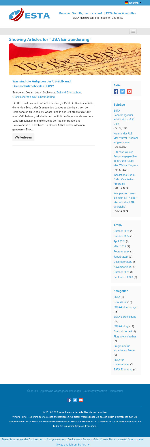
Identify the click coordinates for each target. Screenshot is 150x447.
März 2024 (120, 246)
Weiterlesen (23, 137)
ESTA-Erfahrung (123, 369)
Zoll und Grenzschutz (69, 92)
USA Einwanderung (43, 97)
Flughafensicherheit (125, 336)
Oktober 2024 (122, 236)
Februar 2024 (122, 251)
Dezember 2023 (123, 261)
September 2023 (123, 277)
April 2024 (119, 241)
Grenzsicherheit (21, 97)
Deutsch (133, 3)
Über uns (32, 391)
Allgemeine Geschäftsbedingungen (60, 391)
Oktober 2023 (122, 272)
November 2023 (123, 267)
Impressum (116, 391)
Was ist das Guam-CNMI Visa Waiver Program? (125, 179)
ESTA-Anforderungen (126, 307)
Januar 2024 (121, 256)
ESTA (117, 297)
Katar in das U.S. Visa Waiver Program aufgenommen (126, 138)
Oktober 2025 (122, 231)
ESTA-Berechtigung (125, 316)
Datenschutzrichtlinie (95, 391)
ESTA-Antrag (121, 326)
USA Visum (120, 302)
